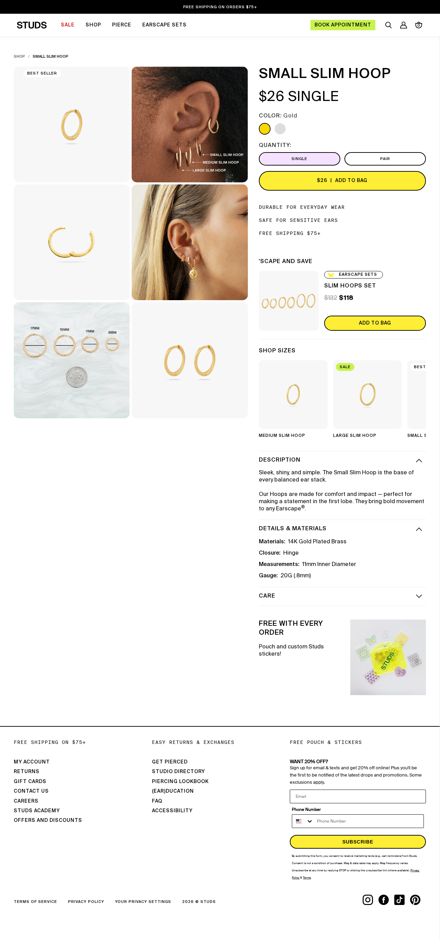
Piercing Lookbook (180, 781)
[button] (415, 401)
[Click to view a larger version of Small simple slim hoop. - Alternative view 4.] (190, 242)
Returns (27, 771)
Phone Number (306, 809)
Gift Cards (30, 781)
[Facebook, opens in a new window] (386, 899)
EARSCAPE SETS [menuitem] (164, 25)
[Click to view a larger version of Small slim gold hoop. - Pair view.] (190, 360)
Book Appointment (343, 25)
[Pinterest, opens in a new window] (418, 899)
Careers (26, 801)
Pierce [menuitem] (121, 25)
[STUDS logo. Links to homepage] (32, 25)
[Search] (388, 25)
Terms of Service (35, 902)
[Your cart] (418, 25)
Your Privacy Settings (143, 902)
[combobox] (303, 821)
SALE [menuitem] (68, 25)
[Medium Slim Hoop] (293, 394)
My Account (32, 762)
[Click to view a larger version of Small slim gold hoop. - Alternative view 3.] (72, 242)
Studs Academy (37, 810)
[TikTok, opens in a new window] (402, 899)
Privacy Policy (86, 902)
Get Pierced (170, 762)
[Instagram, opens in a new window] (370, 899)
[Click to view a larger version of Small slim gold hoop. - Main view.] (72, 124)
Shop (19, 56)
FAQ (157, 801)
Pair (385, 159)
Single (299, 159)
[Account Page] (403, 25)
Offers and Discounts (48, 820)
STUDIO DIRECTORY (178, 771)
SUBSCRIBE (357, 842)
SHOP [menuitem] (93, 25)
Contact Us (31, 791)
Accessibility (172, 810)
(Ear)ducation (173, 791)
